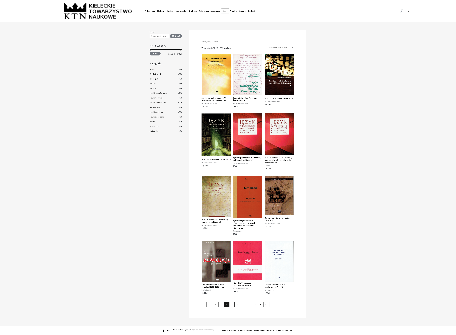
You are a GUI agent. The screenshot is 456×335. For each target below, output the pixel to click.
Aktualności (150, 11)
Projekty (233, 11)
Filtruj (155, 54)
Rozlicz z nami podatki (176, 11)
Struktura (193, 11)
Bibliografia (154, 79)
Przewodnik (154, 126)
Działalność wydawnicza (209, 11)
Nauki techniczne (157, 117)
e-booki (153, 83)
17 (266, 304)
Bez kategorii (155, 74)
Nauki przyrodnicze (158, 102)
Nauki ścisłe (155, 107)
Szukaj (152, 32)
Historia (160, 11)
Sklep (225, 11)
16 (260, 304)
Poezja (152, 121)
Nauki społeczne (156, 112)
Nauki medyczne (156, 98)
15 (254, 304)
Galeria (242, 11)
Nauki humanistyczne (158, 93)
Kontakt (251, 11)
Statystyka (154, 131)
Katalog (153, 88)
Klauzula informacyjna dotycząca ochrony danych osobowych (194, 330)
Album (152, 69)
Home (204, 42)
